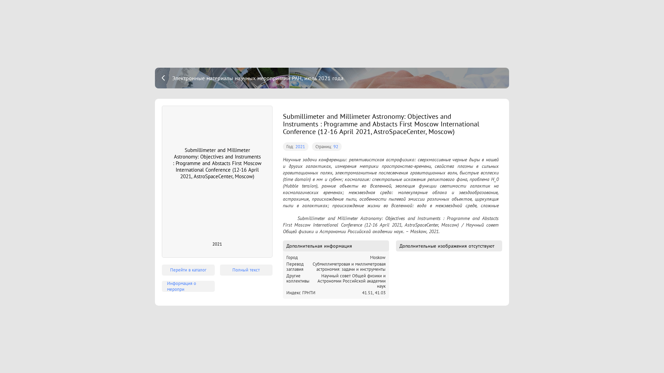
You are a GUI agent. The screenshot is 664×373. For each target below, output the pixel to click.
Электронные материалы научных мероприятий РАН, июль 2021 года (257, 78)
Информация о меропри (181, 286)
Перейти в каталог (188, 270)
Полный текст (246, 270)
